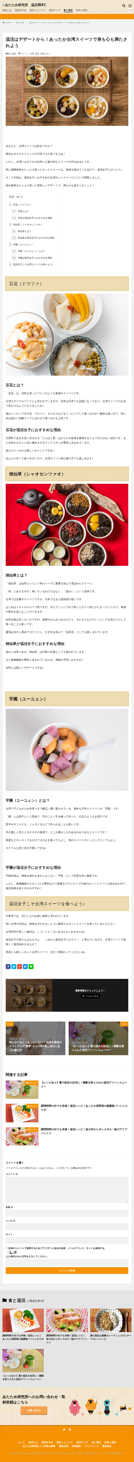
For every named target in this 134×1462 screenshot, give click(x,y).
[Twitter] (13, 966)
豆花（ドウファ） (21, 204)
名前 (9, 1207)
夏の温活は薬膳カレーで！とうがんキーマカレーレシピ (110, 1337)
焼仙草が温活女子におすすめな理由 (33, 237)
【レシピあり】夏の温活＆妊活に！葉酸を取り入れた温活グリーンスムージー (84, 1084)
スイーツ (24, 53)
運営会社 (106, 1446)
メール (10, 1221)
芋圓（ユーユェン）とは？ (28, 251)
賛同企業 (63, 1446)
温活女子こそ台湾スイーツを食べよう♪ (31, 264)
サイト (9, 1234)
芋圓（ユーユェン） (22, 244)
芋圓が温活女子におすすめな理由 (32, 257)
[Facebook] (8, 966)
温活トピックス (38, 10)
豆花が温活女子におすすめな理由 (32, 217)
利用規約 (76, 1446)
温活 (37, 53)
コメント (12, 1174)
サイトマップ (92, 1446)
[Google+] (19, 966)
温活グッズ (54, 10)
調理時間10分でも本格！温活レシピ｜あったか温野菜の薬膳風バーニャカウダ (84, 1107)
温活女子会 (20, 10)
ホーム (21, 1442)
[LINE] (31, 966)
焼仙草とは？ (22, 231)
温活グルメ (45, 53)
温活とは (7, 10)
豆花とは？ (20, 211)
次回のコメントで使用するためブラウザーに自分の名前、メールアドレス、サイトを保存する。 (57, 1248)
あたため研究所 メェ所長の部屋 (39, 1446)
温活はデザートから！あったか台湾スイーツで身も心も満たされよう (59, 22)
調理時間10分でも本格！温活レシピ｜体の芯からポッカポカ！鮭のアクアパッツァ (84, 1131)
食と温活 (68, 10)
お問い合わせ (34, 1410)
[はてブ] (25, 966)
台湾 (32, 53)
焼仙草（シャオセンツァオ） (26, 224)
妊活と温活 (81, 10)
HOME (8, 22)
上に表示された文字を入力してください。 (27, 1256)
